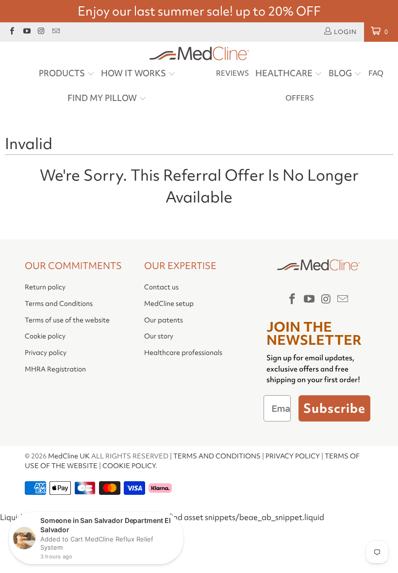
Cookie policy (45, 336)
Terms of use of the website (67, 320)
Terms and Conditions (59, 303)
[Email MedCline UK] (55, 32)
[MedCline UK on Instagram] (41, 32)
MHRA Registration (55, 369)
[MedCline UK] (199, 54)
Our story (158, 336)
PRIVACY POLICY (292, 456)
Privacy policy (45, 352)
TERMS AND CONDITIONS (217, 456)
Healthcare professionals (183, 352)
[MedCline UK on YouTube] (26, 32)
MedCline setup (169, 303)
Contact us (161, 287)
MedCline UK (69, 456)
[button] (67, 74)
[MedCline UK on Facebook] (11, 32)
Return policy (45, 287)
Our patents (163, 320)
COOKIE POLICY (128, 465)
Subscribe (334, 408)
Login (345, 32)
